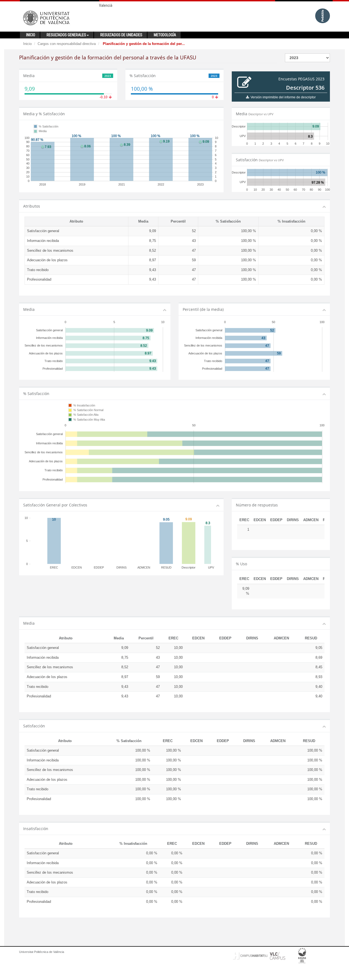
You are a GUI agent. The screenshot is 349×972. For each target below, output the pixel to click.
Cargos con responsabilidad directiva (67, 44)
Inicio (27, 44)
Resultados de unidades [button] (121, 35)
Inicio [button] (30, 35)
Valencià (105, 5)
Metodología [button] (165, 35)
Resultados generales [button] (66, 35)
